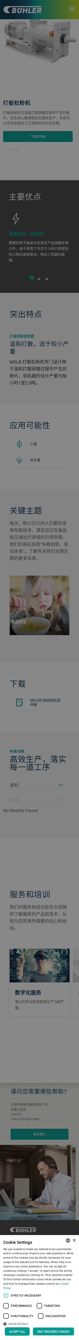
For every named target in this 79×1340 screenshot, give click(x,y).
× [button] (74, 1240)
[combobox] (68, 1240)
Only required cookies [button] (53, 1331)
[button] (39, 1323)
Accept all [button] (17, 1331)
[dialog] (39, 1287)
